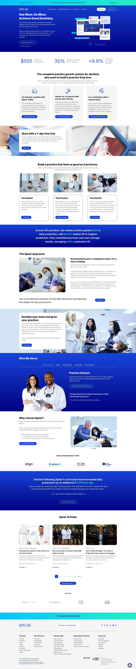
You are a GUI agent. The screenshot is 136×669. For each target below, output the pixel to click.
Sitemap (41, 662)
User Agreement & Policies (25, 662)
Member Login (113, 2)
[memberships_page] (68, 616)
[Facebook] (102, 625)
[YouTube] (113, 625)
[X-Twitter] (110, 625)
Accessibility (35, 662)
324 (75, 576)
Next (79, 576)
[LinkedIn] (107, 625)
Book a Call (112, 9)
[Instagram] (105, 625)
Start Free (101, 9)
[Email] (116, 625)
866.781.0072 (26, 660)
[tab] (47, 365)
